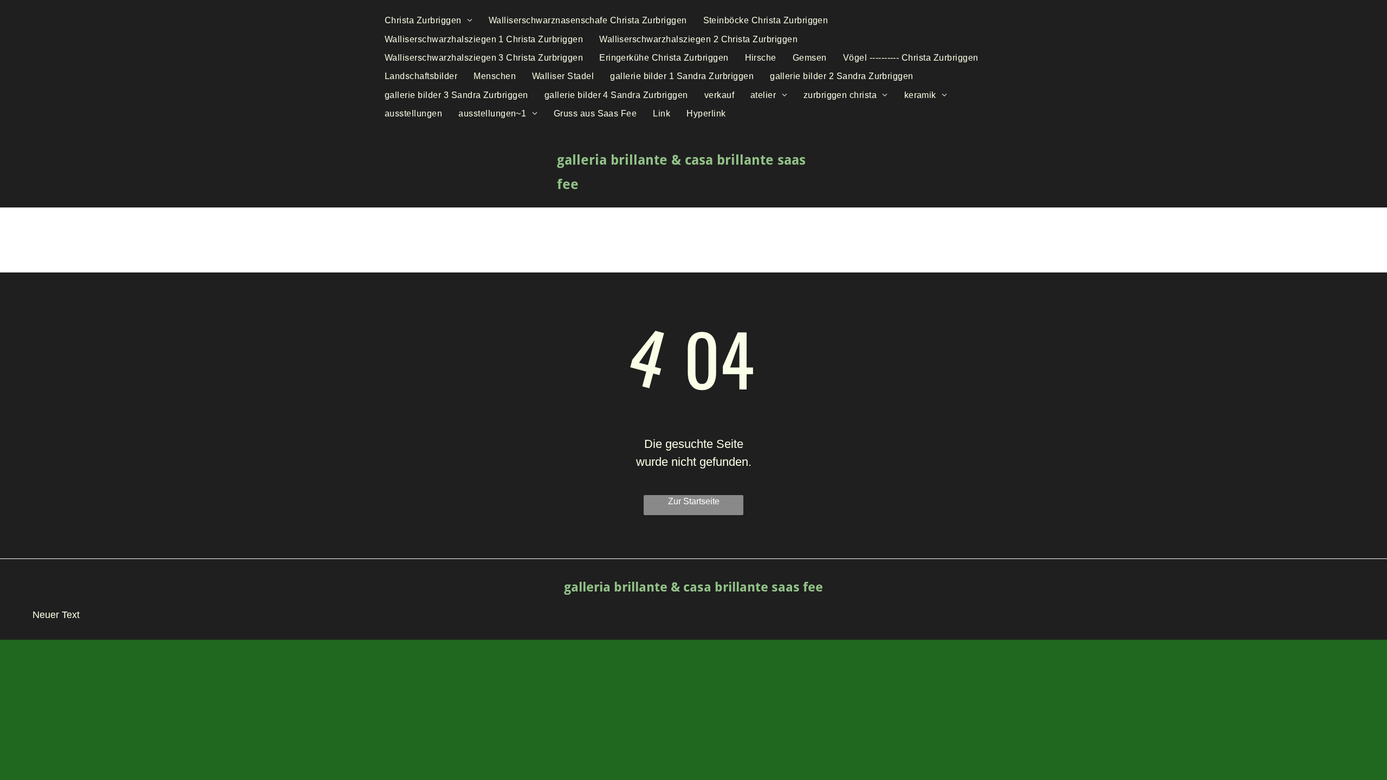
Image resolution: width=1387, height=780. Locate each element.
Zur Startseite (694, 501)
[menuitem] (429, 20)
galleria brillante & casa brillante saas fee (693, 587)
